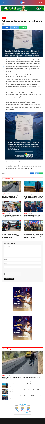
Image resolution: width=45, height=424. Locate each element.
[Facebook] (3, 63)
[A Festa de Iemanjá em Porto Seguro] (22, 43)
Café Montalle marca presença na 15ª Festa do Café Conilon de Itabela (11, 216)
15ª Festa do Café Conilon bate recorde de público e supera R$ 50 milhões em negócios (10, 236)
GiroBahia (7, 24)
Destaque (3, 193)
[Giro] (22, 2)
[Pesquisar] (41, 2)
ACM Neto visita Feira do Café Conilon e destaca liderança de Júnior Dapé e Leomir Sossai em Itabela (33, 236)
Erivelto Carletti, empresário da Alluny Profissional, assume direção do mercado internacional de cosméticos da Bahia (33, 196)
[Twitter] (3, 66)
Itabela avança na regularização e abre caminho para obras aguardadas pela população (11, 196)
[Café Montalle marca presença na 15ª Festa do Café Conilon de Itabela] (11, 206)
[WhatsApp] (3, 69)
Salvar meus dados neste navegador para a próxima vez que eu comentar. (18, 269)
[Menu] (3, 2)
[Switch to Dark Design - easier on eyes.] (40, 2)
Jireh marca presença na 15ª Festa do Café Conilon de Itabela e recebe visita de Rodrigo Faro (33, 217)
